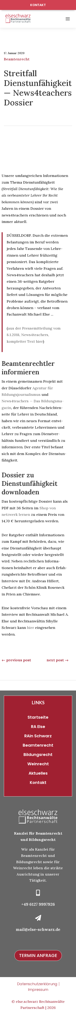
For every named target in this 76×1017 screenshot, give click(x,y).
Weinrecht (38, 764)
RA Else (38, 726)
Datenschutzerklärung (37, 983)
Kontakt (38, 5)
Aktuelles (38, 773)
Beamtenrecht (17, 59)
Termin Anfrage (38, 955)
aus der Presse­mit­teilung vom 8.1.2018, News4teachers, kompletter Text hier (34, 335)
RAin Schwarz (38, 736)
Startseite (38, 717)
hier (30, 627)
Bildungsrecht (38, 754)
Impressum (38, 989)
